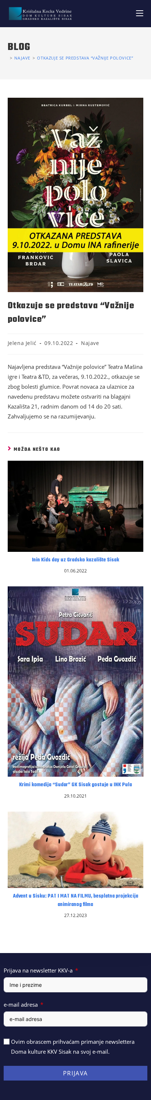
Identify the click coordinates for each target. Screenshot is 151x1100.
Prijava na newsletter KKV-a (38, 970)
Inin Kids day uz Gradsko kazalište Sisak (75, 560)
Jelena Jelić (22, 342)
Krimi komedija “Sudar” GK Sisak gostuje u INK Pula (75, 785)
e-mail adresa (21, 1004)
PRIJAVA (75, 1073)
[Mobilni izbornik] (139, 13)
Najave (90, 342)
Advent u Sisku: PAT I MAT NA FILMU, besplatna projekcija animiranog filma (75, 900)
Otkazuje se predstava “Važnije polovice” (85, 58)
